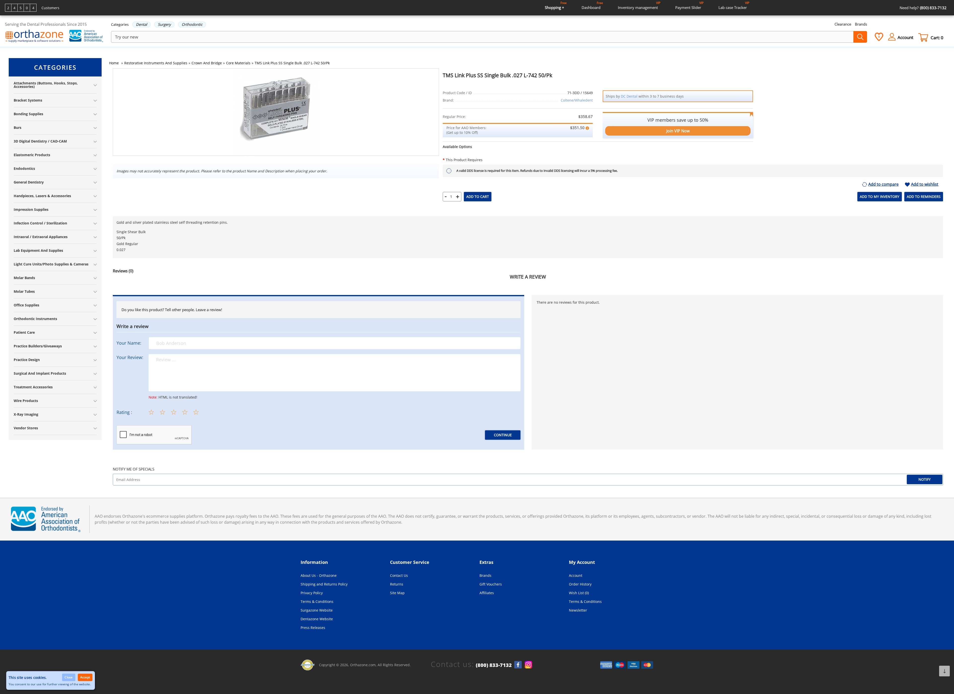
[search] (860, 37)
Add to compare (883, 184)
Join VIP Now (678, 131)
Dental (141, 24)
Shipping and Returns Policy (324, 584)
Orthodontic (192, 24)
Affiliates (486, 592)
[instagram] (528, 664)
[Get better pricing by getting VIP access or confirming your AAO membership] (587, 127)
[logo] (34, 36)
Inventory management (639, 5)
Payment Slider (689, 5)
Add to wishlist (924, 184)
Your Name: (129, 343)
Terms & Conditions (317, 601)
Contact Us (399, 575)
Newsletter (578, 610)
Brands (861, 24)
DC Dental (629, 96)
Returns (396, 584)
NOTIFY (924, 479)
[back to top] (944, 671)
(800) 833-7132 (494, 665)
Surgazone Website (317, 610)
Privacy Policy (312, 592)
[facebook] (518, 664)
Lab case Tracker (733, 5)
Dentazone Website (317, 619)
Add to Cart (477, 196)
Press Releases (313, 627)
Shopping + (556, 5)
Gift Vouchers (490, 584)
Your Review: (130, 357)
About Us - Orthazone (319, 575)
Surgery (164, 24)
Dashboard (592, 5)
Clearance (843, 24)
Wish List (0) (579, 592)
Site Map (397, 592)
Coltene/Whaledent (577, 100)
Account (575, 575)
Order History (580, 584)
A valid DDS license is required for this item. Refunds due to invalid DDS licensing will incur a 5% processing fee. (537, 170)
